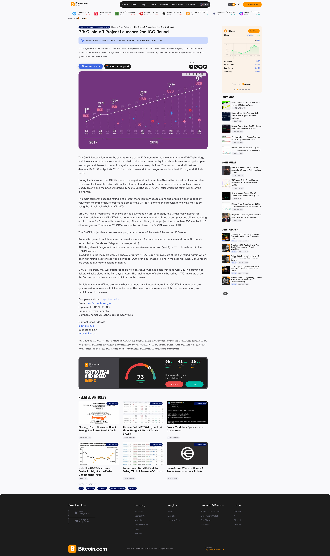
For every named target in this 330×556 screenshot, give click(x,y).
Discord (237, 520)
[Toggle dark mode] (232, 4)
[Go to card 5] (246, 89)
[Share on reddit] (200, 67)
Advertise (190, 4)
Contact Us (139, 515)
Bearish (174, 384)
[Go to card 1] (234, 89)
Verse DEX (205, 524)
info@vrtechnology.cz (100, 303)
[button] (128, 66)
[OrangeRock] (82, 18)
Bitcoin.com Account (210, 511)
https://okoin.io (110, 299)
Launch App (252, 4)
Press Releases (125, 27)
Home (125, 4)
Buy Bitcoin (206, 520)
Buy (143, 4)
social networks (117, 488)
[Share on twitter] (196, 67)
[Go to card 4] (243, 89)
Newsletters (177, 4)
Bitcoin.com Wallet (209, 515)
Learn (153, 4)
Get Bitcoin (254, 31)
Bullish (194, 384)
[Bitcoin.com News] (79, 4)
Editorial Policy (141, 524)
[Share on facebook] (191, 67)
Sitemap (138, 533)
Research (164, 4)
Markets (171, 515)
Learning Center (175, 520)
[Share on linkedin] (205, 67)
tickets (132, 488)
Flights (90, 488)
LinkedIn (237, 524)
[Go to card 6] (249, 89)
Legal (136, 529)
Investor (102, 488)
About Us (138, 511)
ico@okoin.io (86, 325)
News (133, 4)
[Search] (239, 4)
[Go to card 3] (240, 89)
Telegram (238, 511)
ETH (81, 488)
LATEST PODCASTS (230, 229)
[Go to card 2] (237, 89)
